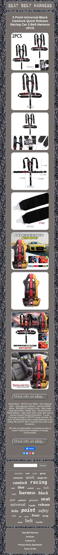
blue (21, 487)
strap (45, 515)
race (13, 488)
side (14, 515)
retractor (18, 477)
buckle (35, 474)
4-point (39, 522)
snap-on (42, 477)
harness (27, 492)
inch (28, 473)
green (43, 473)
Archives (30, 537)
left (20, 516)
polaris (22, 500)
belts (14, 511)
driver (39, 488)
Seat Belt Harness (30, 533)
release (44, 504)
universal (17, 504)
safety (43, 510)
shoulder (19, 473)
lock (46, 487)
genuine (33, 500)
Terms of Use (30, 549)
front (35, 515)
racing (38, 482)
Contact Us (30, 541)
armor (26, 516)
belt (29, 520)
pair (12, 500)
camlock (20, 482)
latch (14, 494)
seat (45, 499)
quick (30, 477)
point (28, 510)
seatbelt (30, 488)
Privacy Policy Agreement (30, 545)
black (43, 492)
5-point (31, 505)
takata (20, 522)
